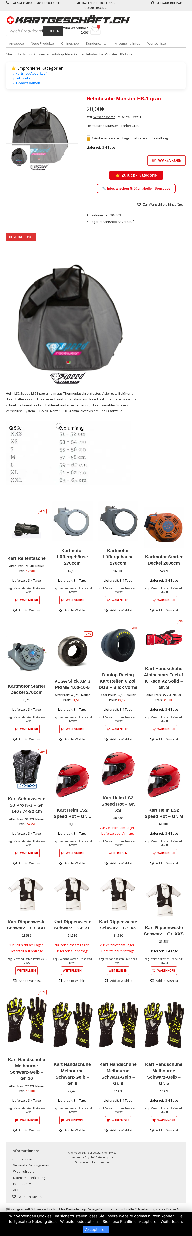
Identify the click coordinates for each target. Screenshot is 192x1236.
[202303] (42, 135)
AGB (16, 1190)
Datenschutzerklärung (29, 1178)
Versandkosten (104, 117)
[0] (95, 33)
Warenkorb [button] (29, 600)
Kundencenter (97, 43)
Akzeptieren (96, 1229)
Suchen (53, 31)
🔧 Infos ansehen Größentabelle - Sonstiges (136, 188)
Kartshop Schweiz (32, 54)
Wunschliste (157, 43)
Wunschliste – (30, 1196)
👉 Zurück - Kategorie (136, 175)
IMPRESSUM (22, 1184)
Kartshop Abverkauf (65, 54)
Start (10, 54)
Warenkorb (170, 160)
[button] (161, 204)
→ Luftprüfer (22, 78)
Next (71, 135)
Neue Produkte (42, 43)
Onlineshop (70, 43)
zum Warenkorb (75, 28)
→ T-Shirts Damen (26, 83)
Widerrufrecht (23, 1171)
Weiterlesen (118, 853)
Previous (13, 135)
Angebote (16, 43)
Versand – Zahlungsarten (31, 1165)
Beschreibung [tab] (21, 237)
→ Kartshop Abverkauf (29, 73)
